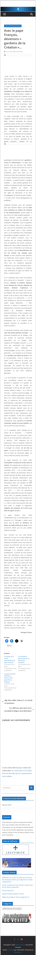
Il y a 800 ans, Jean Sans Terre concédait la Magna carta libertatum (18, 709)
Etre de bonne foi (8, 890)
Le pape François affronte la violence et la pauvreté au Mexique (9, 678)
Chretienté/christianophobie (13, 26)
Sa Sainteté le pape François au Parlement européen (24, 659)
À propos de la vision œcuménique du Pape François (9, 659)
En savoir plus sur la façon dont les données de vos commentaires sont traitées (17, 773)
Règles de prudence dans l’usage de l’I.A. (15, 897)
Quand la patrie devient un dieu (13, 894)
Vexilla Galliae (19, 51)
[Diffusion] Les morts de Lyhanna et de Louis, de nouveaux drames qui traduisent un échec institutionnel (17, 880)
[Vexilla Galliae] (17, 8)
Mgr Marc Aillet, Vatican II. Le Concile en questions (18, 701)
